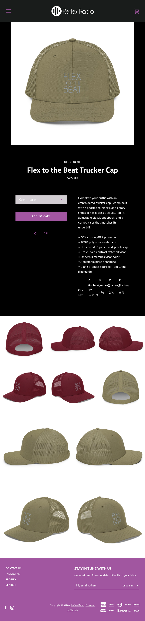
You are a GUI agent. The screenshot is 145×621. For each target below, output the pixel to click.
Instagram (13, 573)
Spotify (11, 579)
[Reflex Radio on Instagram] (12, 607)
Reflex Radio (77, 605)
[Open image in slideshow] (72, 83)
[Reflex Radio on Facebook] (6, 607)
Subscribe (128, 586)
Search (11, 585)
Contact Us (14, 568)
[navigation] (8, 11)
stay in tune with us (93, 568)
